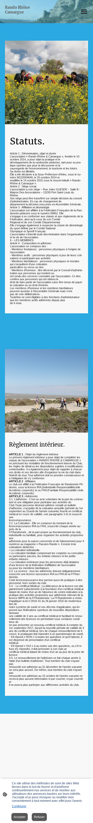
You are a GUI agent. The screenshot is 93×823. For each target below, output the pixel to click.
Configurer (19, 806)
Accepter (20, 817)
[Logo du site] (25, 19)
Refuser (39, 817)
